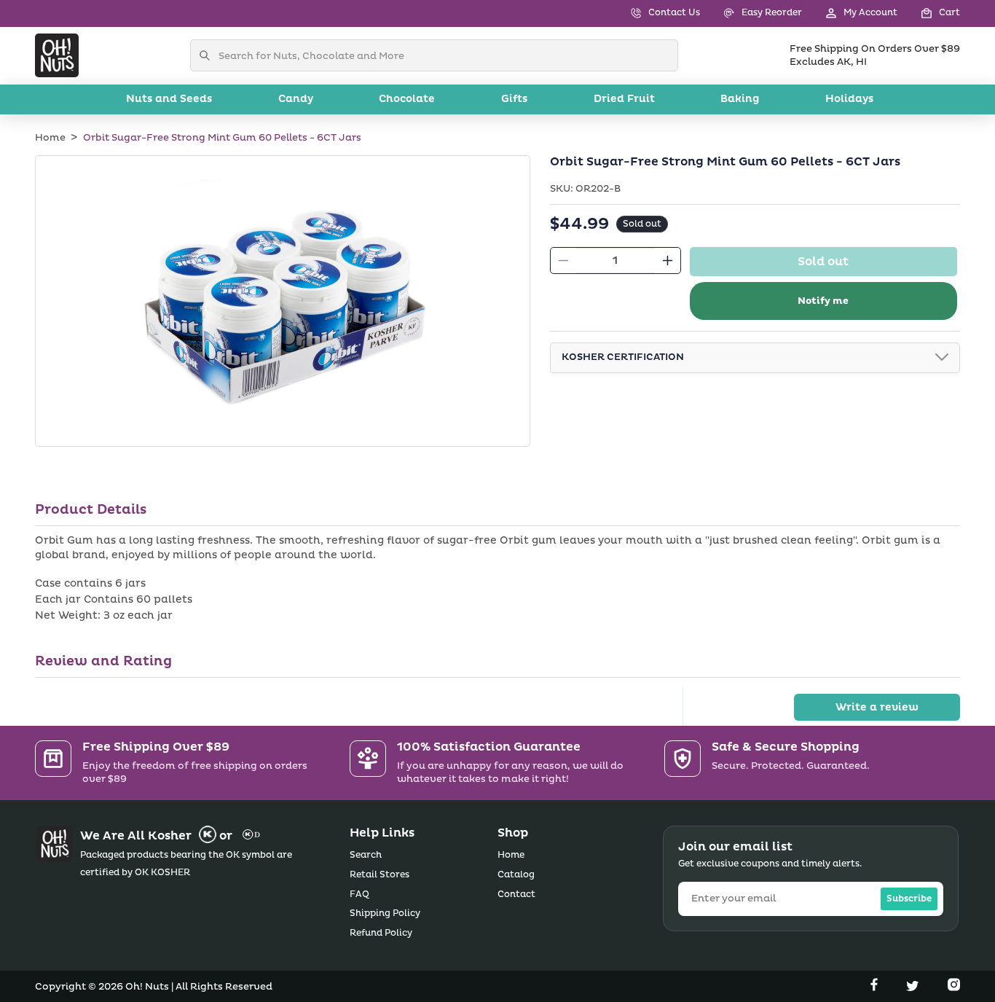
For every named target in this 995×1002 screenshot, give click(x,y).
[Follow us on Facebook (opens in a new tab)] (875, 987)
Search (366, 855)
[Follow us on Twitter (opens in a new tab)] (914, 987)
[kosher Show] (941, 358)
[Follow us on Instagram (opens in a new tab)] (954, 987)
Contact (516, 894)
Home (50, 138)
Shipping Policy (385, 913)
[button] (928, 13)
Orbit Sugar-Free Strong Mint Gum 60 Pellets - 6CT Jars (222, 138)
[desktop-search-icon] (208, 55)
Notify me (823, 301)
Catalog (516, 874)
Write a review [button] (877, 707)
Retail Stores (379, 874)
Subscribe (909, 898)
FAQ (359, 894)
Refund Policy (381, 933)
